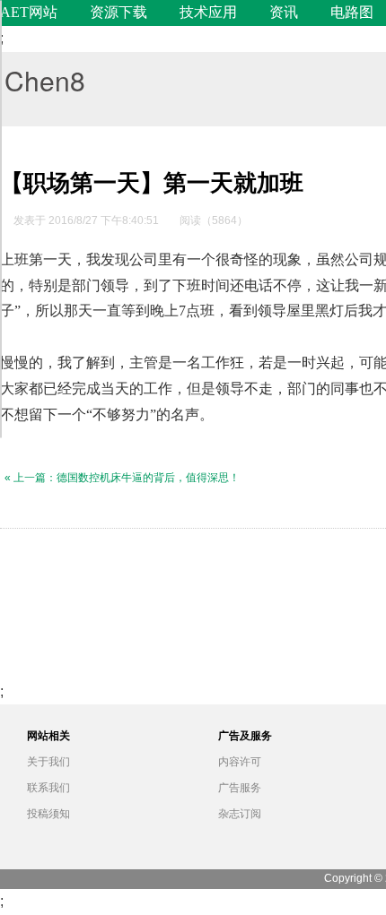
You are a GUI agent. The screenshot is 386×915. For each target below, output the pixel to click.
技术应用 (208, 12)
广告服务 (239, 787)
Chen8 (44, 80)
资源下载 (118, 12)
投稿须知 (48, 813)
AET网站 (28, 12)
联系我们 (48, 787)
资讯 (283, 12)
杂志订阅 (239, 813)
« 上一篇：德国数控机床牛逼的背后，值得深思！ (122, 477)
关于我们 (48, 761)
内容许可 (239, 761)
